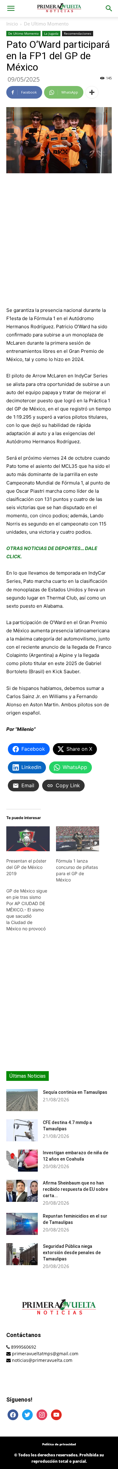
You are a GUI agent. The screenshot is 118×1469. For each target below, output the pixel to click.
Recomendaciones (77, 33)
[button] (11, 8)
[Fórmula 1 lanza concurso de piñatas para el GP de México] (77, 838)
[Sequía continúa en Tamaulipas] (22, 1100)
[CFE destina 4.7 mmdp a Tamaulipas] (22, 1130)
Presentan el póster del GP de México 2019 (26, 867)
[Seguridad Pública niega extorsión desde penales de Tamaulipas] (22, 1254)
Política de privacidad (59, 1444)
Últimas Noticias (27, 1076)
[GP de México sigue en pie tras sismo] (31, 910)
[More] (91, 92)
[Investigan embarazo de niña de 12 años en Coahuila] (22, 1161)
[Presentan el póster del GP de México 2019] (28, 838)
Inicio (12, 23)
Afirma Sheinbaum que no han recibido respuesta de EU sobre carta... (75, 1189)
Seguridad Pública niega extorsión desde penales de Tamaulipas (72, 1252)
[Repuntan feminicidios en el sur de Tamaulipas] (22, 1224)
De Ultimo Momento (46, 23)
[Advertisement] (59, 240)
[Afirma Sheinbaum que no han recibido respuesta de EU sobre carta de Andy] (22, 1191)
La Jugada (51, 33)
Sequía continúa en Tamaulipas (75, 1092)
